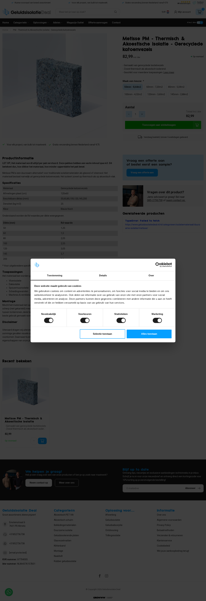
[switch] (84, 320)
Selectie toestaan (102, 333)
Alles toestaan (149, 333)
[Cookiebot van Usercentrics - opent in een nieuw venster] (158, 264)
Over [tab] (151, 275)
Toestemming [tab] (54, 275)
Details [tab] (103, 275)
